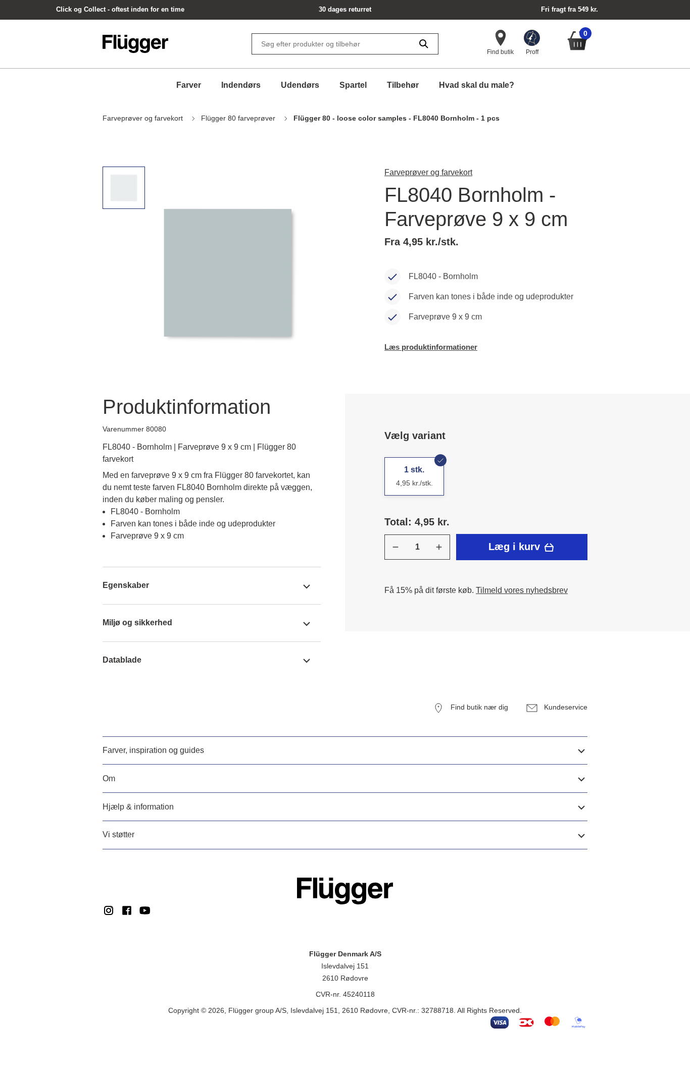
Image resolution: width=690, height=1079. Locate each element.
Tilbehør (403, 85)
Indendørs (241, 85)
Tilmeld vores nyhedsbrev (522, 590)
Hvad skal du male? (476, 85)
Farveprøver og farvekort (428, 172)
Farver (188, 85)
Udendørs (300, 85)
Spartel (353, 85)
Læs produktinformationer (430, 347)
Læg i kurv (515, 546)
